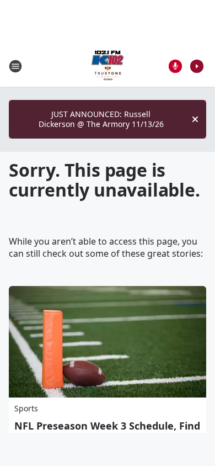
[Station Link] (107, 66)
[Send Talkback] (175, 66)
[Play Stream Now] (196, 66)
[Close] (195, 119)
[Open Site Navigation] (15, 66)
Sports (26, 408)
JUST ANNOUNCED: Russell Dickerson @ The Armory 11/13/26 (101, 119)
